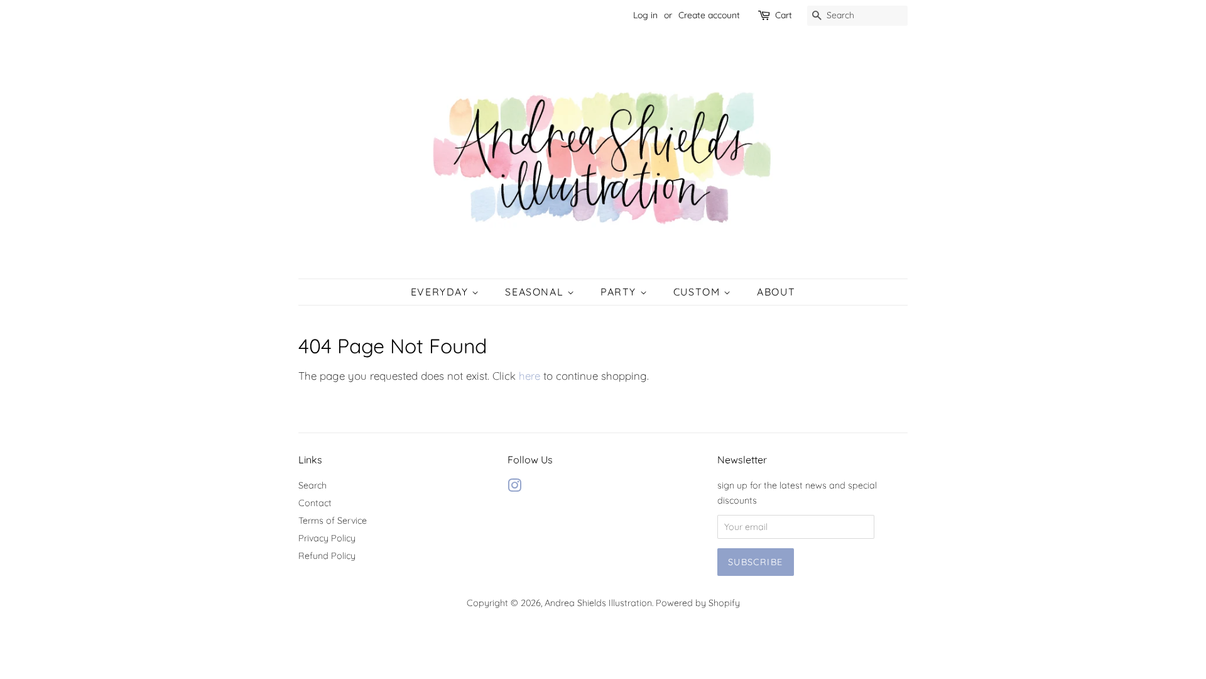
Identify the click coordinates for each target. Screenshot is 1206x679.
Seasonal (536, 291)
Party (620, 291)
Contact (315, 503)
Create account (709, 15)
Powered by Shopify (698, 603)
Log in (645, 15)
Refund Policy (327, 555)
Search (312, 485)
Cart (783, 15)
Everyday (441, 291)
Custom (698, 291)
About (776, 291)
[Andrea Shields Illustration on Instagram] (514, 488)
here (529, 375)
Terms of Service (332, 520)
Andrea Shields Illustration (598, 603)
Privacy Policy (327, 538)
